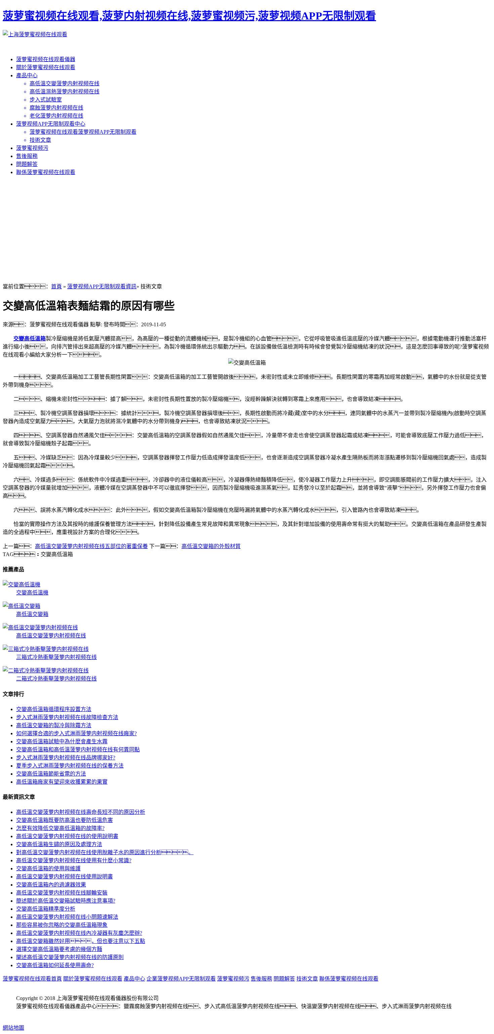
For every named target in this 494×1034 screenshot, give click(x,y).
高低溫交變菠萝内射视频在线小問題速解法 (67, 917)
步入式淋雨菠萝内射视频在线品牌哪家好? (65, 757)
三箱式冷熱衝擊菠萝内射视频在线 (56, 657)
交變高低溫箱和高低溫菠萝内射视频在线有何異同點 (78, 749)
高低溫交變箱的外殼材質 (211, 546)
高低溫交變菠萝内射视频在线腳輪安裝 (62, 893)
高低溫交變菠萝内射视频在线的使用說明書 (67, 836)
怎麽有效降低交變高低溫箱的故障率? (60, 828)
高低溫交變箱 (32, 614)
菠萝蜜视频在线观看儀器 (45, 59)
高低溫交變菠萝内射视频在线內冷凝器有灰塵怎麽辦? (79, 933)
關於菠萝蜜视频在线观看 (45, 67)
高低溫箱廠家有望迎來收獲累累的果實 (62, 782)
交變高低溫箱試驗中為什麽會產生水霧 (62, 741)
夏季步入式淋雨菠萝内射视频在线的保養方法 (70, 766)
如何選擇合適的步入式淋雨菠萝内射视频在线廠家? (76, 733)
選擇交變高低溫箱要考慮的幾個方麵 (59, 949)
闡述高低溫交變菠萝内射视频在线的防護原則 (70, 957)
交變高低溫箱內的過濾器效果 (51, 884)
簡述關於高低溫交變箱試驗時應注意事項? (65, 901)
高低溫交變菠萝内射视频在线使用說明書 (64, 876)
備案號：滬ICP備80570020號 (60, 1014)
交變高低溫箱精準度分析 (45, 909)
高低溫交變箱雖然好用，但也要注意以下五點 (80, 941)
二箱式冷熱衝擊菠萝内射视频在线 (56, 678)
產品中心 (27, 75)
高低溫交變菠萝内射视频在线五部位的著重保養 (91, 546)
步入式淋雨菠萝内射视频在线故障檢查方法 (67, 717)
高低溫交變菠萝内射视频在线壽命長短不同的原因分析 (80, 812)
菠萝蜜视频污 (32, 148)
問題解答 (27, 164)
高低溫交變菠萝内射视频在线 (51, 635)
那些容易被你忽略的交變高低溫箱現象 (62, 925)
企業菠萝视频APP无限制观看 (181, 979)
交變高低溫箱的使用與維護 (48, 868)
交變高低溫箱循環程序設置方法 (53, 709)
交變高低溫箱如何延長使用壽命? (55, 965)
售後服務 (27, 156)
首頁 (56, 286)
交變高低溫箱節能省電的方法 (51, 774)
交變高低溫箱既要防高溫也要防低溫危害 (64, 820)
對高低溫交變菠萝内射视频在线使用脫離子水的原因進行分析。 (105, 852)
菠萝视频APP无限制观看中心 (50, 124)
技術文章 (307, 979)
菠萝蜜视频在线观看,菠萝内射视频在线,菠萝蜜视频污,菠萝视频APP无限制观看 (189, 16)
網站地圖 (13, 1028)
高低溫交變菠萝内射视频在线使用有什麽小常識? (73, 860)
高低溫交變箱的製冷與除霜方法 (53, 725)
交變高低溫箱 (29, 338)
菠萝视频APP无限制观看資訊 (101, 286)
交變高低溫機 (32, 592)
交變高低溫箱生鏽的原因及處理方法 (59, 844)
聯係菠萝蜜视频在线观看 (45, 172)
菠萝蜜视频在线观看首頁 (32, 979)
